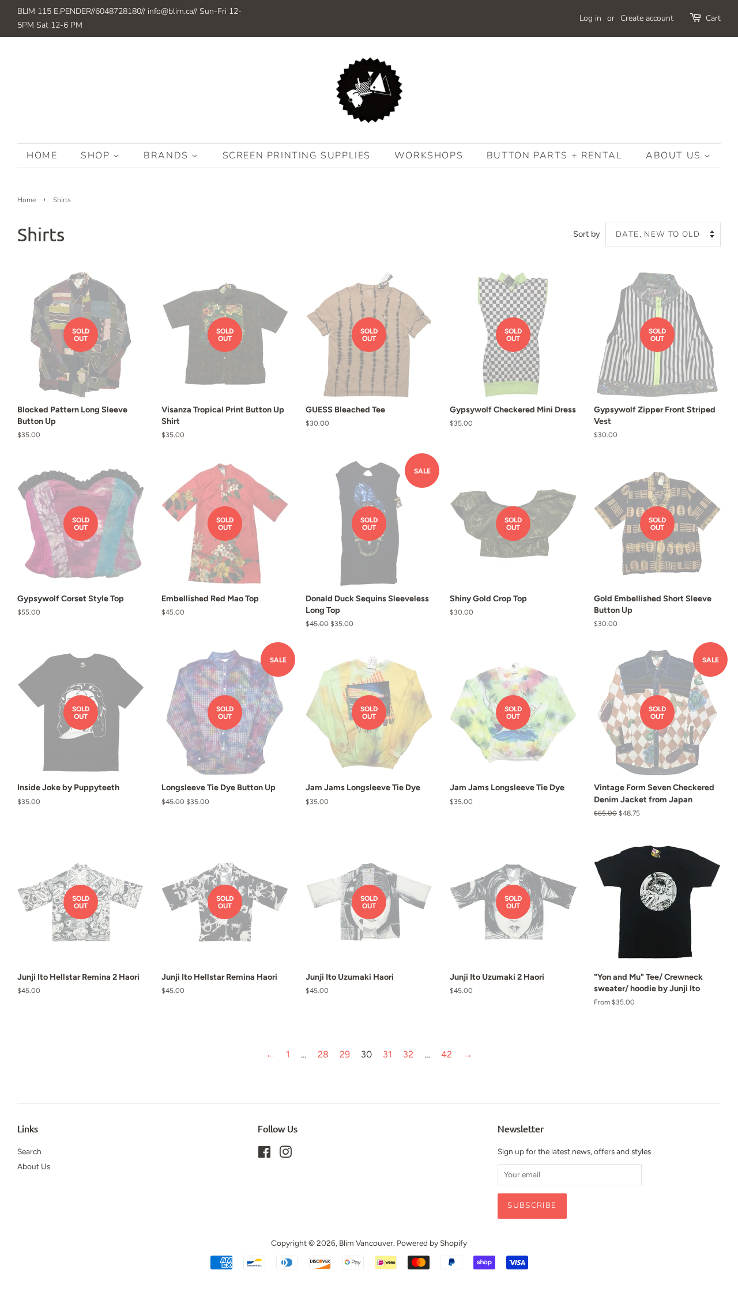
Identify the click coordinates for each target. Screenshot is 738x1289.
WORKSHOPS (428, 155)
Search (29, 1151)
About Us (675, 155)
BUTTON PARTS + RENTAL (555, 155)
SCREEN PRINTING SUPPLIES (297, 155)
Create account (646, 18)
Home (42, 155)
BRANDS (167, 155)
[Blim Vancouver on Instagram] (285, 1154)
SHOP (97, 155)
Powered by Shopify (432, 1243)
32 (408, 1054)
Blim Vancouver (366, 1243)
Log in (590, 18)
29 (345, 1054)
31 (387, 1054)
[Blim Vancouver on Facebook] (264, 1154)
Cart (713, 18)
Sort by (586, 234)
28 (323, 1054)
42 (446, 1054)
